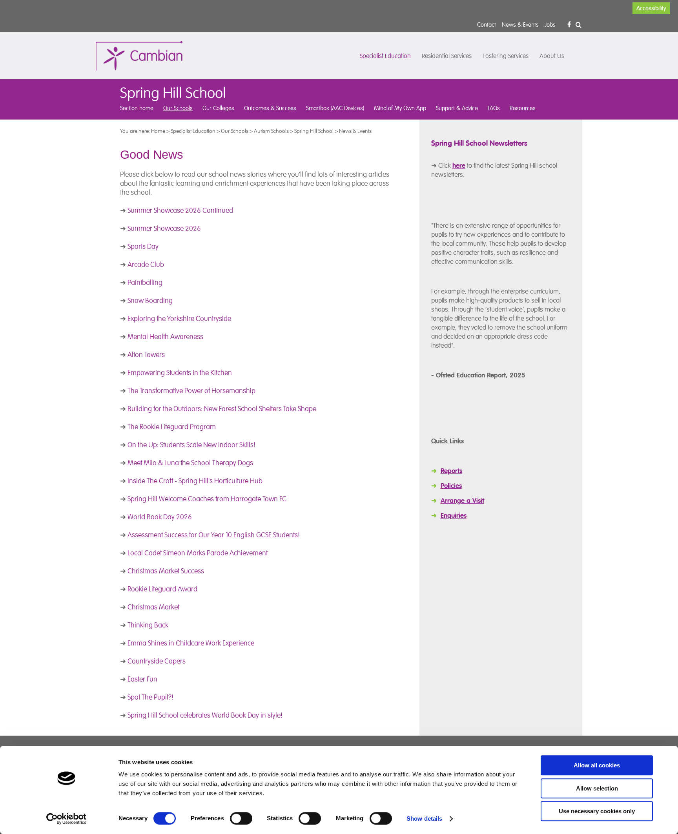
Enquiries (454, 515)
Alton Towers (147, 354)
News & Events (520, 24)
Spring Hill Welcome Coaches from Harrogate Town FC (207, 499)
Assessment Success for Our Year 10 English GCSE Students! (214, 535)
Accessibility (651, 8)
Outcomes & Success (270, 108)
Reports (451, 471)
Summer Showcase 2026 (164, 228)
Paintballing (145, 282)
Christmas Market (153, 607)
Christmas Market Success (166, 571)
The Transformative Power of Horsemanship (191, 390)
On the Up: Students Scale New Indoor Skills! (191, 445)
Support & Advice (457, 108)
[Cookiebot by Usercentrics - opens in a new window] (66, 819)
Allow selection (597, 788)
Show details (424, 818)
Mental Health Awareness (165, 336)
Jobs (550, 24)
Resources (523, 108)
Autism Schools (271, 130)
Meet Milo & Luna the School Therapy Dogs (190, 463)
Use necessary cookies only (597, 811)
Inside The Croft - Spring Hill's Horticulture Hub (195, 481)
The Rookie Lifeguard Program (172, 426)
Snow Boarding (150, 300)
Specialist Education (385, 56)
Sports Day (143, 246)
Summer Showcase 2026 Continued (180, 210)
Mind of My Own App (400, 108)
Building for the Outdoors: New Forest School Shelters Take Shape (222, 408)
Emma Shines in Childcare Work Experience (191, 643)
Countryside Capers (157, 661)
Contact (486, 24)
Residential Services (447, 56)
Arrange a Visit (462, 501)
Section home (136, 108)
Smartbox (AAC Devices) (335, 108)
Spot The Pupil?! (150, 697)
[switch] (241, 818)
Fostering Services (506, 56)
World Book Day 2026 (160, 517)
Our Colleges (218, 108)
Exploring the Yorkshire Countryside (179, 318)
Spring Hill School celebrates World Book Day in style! (205, 715)
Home (158, 130)
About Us (551, 56)
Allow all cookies (597, 765)
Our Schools (178, 108)
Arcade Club (146, 264)
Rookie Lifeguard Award (162, 589)
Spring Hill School (314, 130)
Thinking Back (148, 625)
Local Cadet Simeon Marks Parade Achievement (198, 553)
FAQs (494, 108)
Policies (451, 486)
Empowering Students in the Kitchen (180, 372)
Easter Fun (142, 679)
